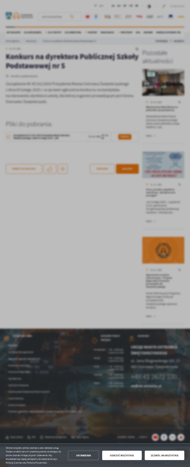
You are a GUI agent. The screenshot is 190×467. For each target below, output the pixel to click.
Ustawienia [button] (83, 455)
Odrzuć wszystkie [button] (122, 455)
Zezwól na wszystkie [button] (165, 455)
